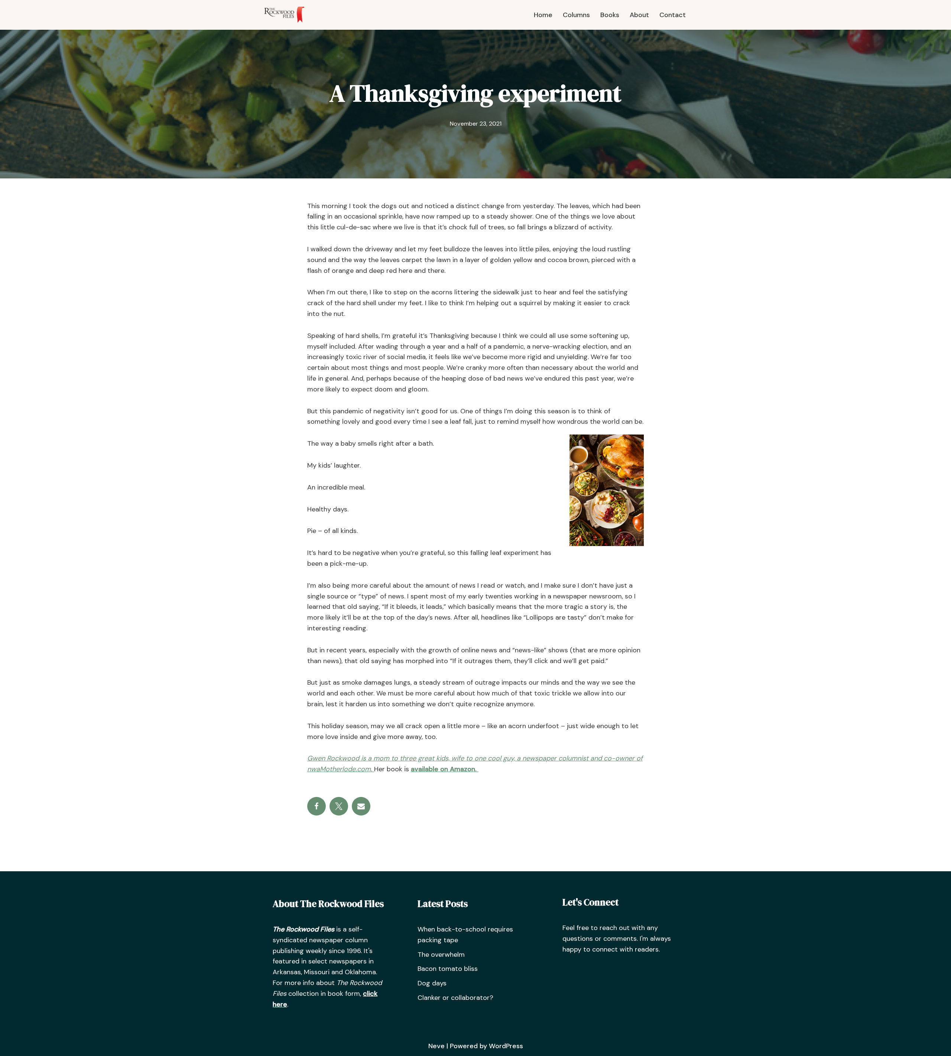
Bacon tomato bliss (448, 968)
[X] (339, 806)
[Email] (361, 806)
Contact (672, 14)
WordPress (506, 1046)
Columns (576, 14)
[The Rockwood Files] (288, 15)
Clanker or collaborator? (455, 997)
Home (543, 14)
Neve (436, 1046)
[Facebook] (316, 806)
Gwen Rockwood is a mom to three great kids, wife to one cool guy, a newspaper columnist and (454, 758)
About (639, 14)
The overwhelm (441, 954)
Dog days (432, 983)
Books (609, 14)
